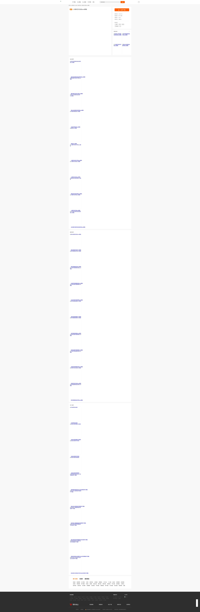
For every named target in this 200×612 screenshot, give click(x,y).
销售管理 (78, 583)
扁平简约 (74, 585)
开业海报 (111, 585)
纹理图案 (88, 585)
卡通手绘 (122, 583)
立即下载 (122, 10)
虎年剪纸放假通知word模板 (76, 316)
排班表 (74, 582)
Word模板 (76, 598)
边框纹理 (108, 583)
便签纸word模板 (74, 143)
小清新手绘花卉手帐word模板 (76, 160)
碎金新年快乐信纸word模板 (76, 383)
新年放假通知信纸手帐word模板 (77, 400)
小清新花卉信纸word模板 (75, 177)
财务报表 (107, 598)
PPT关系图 (71, 598)
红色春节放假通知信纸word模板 (77, 283)
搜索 (122, 2)
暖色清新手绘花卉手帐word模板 (77, 93)
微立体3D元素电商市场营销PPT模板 (77, 506)
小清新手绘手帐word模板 (75, 210)
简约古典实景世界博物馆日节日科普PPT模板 (79, 539)
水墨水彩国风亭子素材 (75, 456)
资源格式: (116, 17)
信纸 (123, 24)
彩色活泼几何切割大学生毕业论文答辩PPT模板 (79, 573)
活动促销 (93, 585)
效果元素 (104, 583)
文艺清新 (83, 585)
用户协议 (77, 609)
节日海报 (97, 585)
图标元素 (95, 583)
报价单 (113, 582)
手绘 (120, 24)
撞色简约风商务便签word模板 (76, 193)
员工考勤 (83, 582)
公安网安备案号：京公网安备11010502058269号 (93, 609)
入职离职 (96, 582)
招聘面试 (100, 582)
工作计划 (105, 582)
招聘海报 (102, 585)
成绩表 (91, 583)
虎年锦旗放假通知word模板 (76, 333)
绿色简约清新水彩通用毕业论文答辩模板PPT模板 (80, 556)
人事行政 (84, 598)
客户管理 (83, 583)
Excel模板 (103, 598)
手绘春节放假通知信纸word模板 (77, 366)
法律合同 (88, 598)
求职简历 (80, 598)
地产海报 (106, 585)
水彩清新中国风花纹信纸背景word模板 (78, 227)
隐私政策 (82, 609)
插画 (124, 585)
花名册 (87, 583)
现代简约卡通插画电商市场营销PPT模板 (78, 523)
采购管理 (118, 582)
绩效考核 (91, 582)
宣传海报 (99, 598)
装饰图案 (118, 583)
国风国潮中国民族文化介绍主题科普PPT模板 (79, 489)
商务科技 (79, 585)
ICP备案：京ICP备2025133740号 (107, 609)
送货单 (74, 583)
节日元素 (113, 583)
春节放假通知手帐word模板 (76, 266)
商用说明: (116, 15)
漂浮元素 (99, 583)
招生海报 (116, 585)
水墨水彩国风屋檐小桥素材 (76, 439)
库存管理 (122, 582)
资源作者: (116, 19)
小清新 (116, 24)
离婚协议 (92, 598)
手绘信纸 (116, 26)
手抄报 (96, 598)
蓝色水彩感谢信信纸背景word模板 (77, 110)
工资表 (87, 582)
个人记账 (109, 582)
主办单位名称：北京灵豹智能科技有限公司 (120, 609)
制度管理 (78, 582)
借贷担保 (120, 585)
